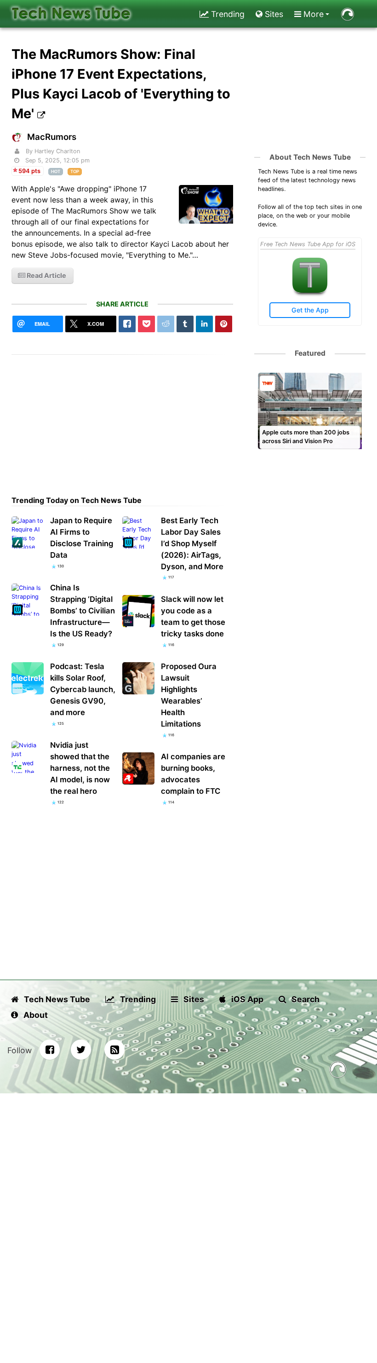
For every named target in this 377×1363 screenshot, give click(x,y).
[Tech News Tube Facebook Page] (50, 1050)
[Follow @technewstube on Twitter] (81, 1050)
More (312, 14)
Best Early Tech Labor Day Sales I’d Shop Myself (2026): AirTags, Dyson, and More (192, 543)
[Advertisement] (122, 419)
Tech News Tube (56, 999)
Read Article (45, 275)
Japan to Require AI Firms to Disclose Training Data (81, 538)
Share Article (122, 304)
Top (74, 171)
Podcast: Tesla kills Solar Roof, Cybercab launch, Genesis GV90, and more (82, 689)
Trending (227, 14)
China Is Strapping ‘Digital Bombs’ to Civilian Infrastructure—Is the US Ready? (82, 610)
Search (305, 999)
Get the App (310, 310)
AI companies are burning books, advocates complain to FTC (193, 774)
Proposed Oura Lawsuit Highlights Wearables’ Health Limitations (189, 695)
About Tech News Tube (310, 157)
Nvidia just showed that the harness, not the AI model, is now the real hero (80, 768)
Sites (273, 14)
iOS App (246, 999)
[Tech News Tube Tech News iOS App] (309, 290)
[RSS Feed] (114, 1050)
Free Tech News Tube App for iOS (307, 244)
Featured (310, 353)
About (35, 1015)
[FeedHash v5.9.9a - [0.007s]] (338, 1071)
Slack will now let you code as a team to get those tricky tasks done (193, 616)
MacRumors (51, 137)
